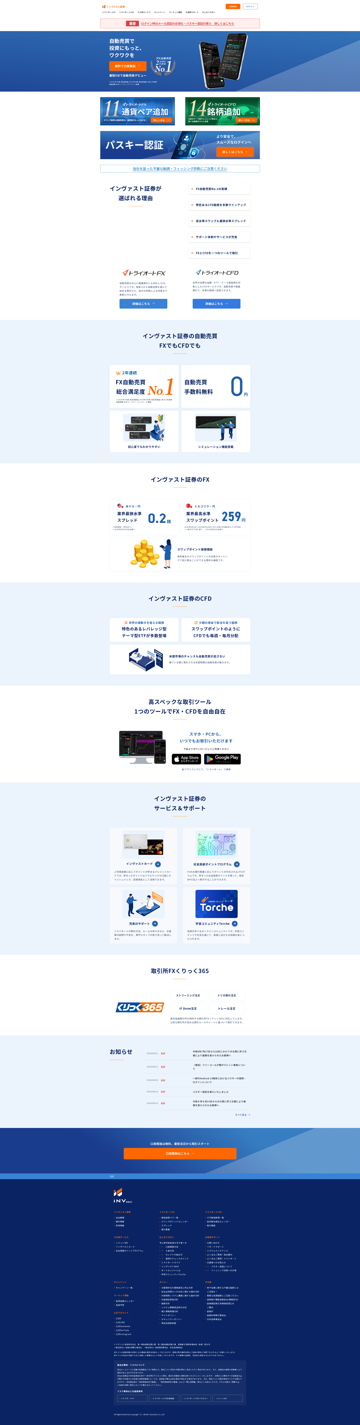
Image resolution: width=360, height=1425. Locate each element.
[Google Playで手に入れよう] (222, 759)
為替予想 (120, 1305)
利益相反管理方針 (169, 1299)
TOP (112, 1176)
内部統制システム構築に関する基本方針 (180, 1295)
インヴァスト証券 (122, 1212)
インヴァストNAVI (170, 1266)
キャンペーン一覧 (124, 1287)
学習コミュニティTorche (173, 1274)
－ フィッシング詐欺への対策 (222, 1270)
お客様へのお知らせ (216, 1262)
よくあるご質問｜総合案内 (219, 1254)
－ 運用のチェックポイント (175, 1258)
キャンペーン (159, 12)
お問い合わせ (213, 1242)
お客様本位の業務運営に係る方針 (177, 1287)
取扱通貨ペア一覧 (169, 1217)
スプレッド (166, 1225)
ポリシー (163, 1282)
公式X (118, 1318)
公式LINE (120, 1322)
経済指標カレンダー (125, 1301)
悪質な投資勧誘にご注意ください (223, 1295)
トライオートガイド (170, 1262)
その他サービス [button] (144, 12)
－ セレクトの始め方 (172, 1254)
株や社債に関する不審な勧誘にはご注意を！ (223, 1289)
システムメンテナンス (217, 1250)
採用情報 (120, 1225)
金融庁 (210, 1311)
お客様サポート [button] (191, 12)
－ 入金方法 (167, 1250)
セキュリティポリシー (171, 1319)
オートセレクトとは (170, 1270)
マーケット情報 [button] (175, 12)
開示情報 (120, 1221)
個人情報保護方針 (169, 1311)
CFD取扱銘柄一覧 (215, 1217)
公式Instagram (123, 1334)
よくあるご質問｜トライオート (222, 1258)
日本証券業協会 (214, 1319)
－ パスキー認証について (219, 1266)
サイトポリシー (168, 1315)
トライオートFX (109, 12)
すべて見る (242, 1114)
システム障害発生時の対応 (174, 1307)
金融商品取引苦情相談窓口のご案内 (220, 1305)
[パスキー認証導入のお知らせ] (180, 145)
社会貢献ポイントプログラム (129, 1250)
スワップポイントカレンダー (175, 1221)
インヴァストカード (125, 1246)
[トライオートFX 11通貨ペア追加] (137, 111)
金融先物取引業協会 (216, 1315)
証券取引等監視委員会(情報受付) (222, 1299)
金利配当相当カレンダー (218, 1221)
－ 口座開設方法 (169, 1246)
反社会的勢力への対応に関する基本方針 (180, 1291)
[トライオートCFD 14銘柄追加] (222, 111)
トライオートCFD (126, 12)
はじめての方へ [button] (208, 12)
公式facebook (123, 1326)
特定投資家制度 (168, 1323)
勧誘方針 (165, 1303)
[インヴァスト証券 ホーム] (113, 6)
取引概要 (165, 1229)
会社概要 (120, 1217)
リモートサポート (215, 1246)
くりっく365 (122, 1242)
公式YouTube (122, 1330)
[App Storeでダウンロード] (186, 759)
